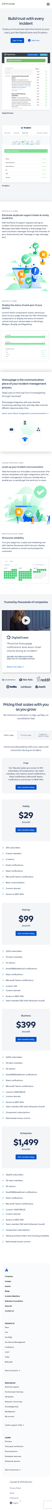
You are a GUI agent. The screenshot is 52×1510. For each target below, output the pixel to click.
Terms (12, 1493)
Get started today (26, 787)
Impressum (14, 1498)
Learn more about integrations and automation (24, 413)
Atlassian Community (13, 1402)
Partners (8, 1441)
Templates (9, 1397)
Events (8, 1286)
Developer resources (13, 1456)
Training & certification (14, 1446)
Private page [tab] (26, 735)
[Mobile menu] (48, 4)
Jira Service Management (15, 1342)
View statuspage (26, 79)
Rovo (7, 1327)
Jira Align (8, 1337)
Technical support (12, 1387)
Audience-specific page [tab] (43, 735)
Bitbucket (9, 1362)
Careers (8, 1281)
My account (9, 1416)
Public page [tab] (8, 735)
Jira (6, 1332)
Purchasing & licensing (14, 1392)
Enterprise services (12, 1461)
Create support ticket (13, 1425)
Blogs (7, 1291)
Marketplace (10, 1412)
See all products (11, 1370)
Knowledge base (11, 1407)
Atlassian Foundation (14, 1301)
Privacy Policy (15, 1488)
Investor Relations (12, 1296)
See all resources (12, 1470)
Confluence (9, 1347)
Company (9, 1276)
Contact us (9, 1311)
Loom (7, 1352)
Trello (7, 1357)
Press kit (8, 1306)
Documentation (11, 1451)
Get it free (17, 40)
